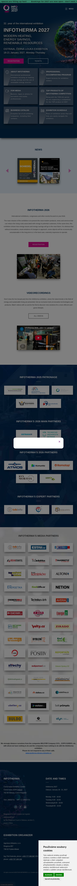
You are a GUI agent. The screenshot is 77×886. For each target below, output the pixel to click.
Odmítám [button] (59, 875)
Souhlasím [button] (48, 875)
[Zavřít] (59, 441)
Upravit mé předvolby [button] (52, 879)
